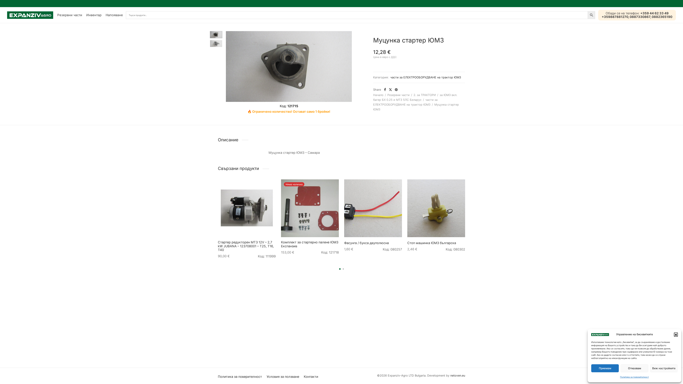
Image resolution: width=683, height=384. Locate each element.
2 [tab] (343, 269)
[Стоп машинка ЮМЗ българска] (436, 208)
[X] (390, 90)
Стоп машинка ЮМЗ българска (431, 243)
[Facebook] (384, 90)
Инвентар (94, 15)
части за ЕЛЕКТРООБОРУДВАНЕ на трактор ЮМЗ (425, 77)
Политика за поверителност (634, 377)
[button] (676, 334)
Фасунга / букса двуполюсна (366, 243)
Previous (229, 66)
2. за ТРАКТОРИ (425, 95)
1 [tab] (340, 269)
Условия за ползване (283, 376)
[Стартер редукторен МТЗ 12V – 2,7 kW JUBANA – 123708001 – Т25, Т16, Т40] (247, 208)
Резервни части (69, 15)
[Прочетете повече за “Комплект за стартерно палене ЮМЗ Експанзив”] (333, 185)
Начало (378, 95)
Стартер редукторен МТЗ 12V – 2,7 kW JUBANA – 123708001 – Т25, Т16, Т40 (246, 246)
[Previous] (217, 211)
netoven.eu (457, 375)
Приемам (605, 368)
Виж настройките (664, 368)
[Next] (466, 211)
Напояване (114, 15)
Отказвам (634, 368)
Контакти (311, 376)
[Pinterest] (396, 90)
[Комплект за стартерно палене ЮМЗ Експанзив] (310, 208)
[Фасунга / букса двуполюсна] (373, 208)
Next (348, 66)
